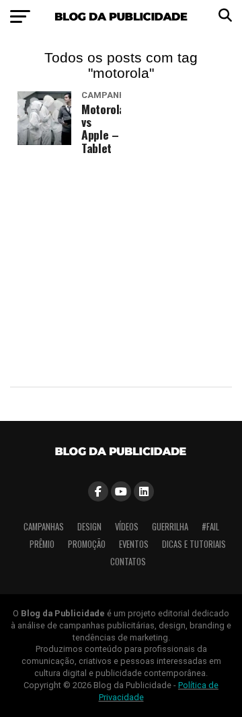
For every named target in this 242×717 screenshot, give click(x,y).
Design (89, 526)
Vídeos (126, 526)
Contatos (128, 561)
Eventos (134, 544)
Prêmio (42, 544)
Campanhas (44, 526)
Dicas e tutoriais (194, 544)
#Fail (210, 526)
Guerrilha (170, 526)
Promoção (87, 544)
